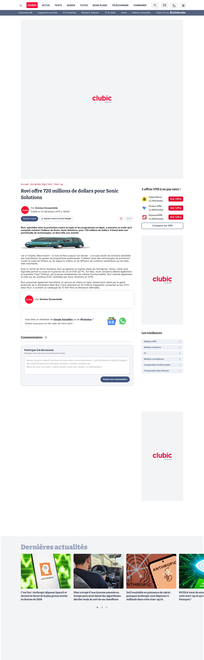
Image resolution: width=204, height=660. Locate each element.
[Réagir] (121, 218)
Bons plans (100, 5)
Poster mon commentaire (115, 379)
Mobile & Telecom (90, 13)
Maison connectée (141, 13)
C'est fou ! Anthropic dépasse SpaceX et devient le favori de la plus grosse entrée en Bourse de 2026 (44, 596)
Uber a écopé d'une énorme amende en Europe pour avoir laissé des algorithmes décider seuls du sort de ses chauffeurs (97, 596)
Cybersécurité (25, 13)
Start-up (58, 184)
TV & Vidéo (110, 13)
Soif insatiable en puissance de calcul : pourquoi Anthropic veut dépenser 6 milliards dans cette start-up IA (148, 596)
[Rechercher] (155, 5)
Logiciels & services (47, 13)
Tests (58, 5)
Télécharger (120, 5)
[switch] (174, 5)
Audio (124, 13)
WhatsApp (86, 319)
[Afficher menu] (20, 5)
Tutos (84, 5)
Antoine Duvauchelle (46, 208)
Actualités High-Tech (41, 184)
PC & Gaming (69, 13)
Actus (46, 5)
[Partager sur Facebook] (197, 636)
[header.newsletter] (164, 5)
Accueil (24, 184)
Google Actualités (63, 319)
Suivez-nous (29, 218)
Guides (71, 5)
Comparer (140, 5)
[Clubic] (32, 5)
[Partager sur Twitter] (197, 645)
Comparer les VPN (162, 226)
